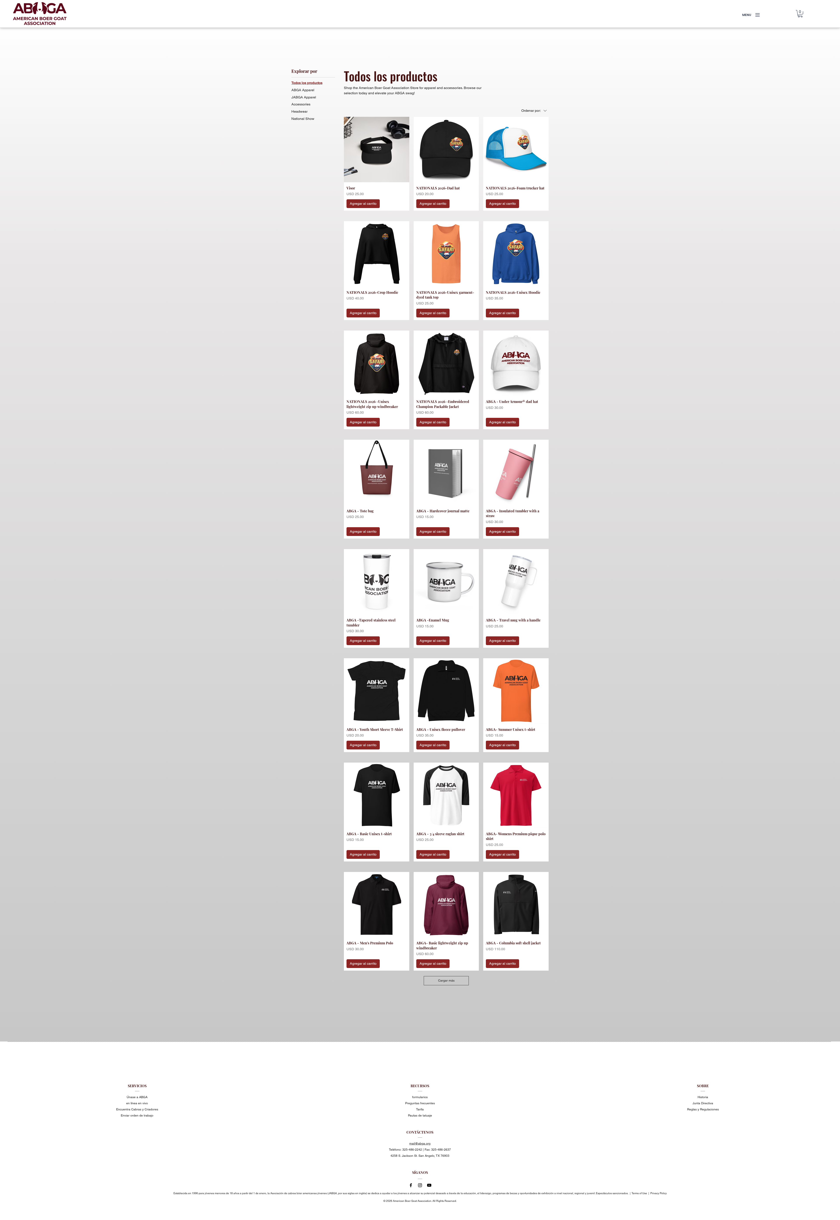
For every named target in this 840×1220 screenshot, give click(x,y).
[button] (800, 14)
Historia (703, 1097)
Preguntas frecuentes (420, 1103)
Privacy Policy (658, 1193)
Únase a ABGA (137, 1097)
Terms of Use (639, 1193)
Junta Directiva (703, 1103)
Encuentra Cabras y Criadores (137, 1109)
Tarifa (420, 1109)
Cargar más (446, 980)
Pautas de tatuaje (420, 1115)
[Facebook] (410, 1185)
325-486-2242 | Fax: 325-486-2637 (426, 1149)
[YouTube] (429, 1185)
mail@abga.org (419, 1143)
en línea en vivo (137, 1103)
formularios (420, 1097)
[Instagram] (420, 1185)
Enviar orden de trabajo (137, 1115)
